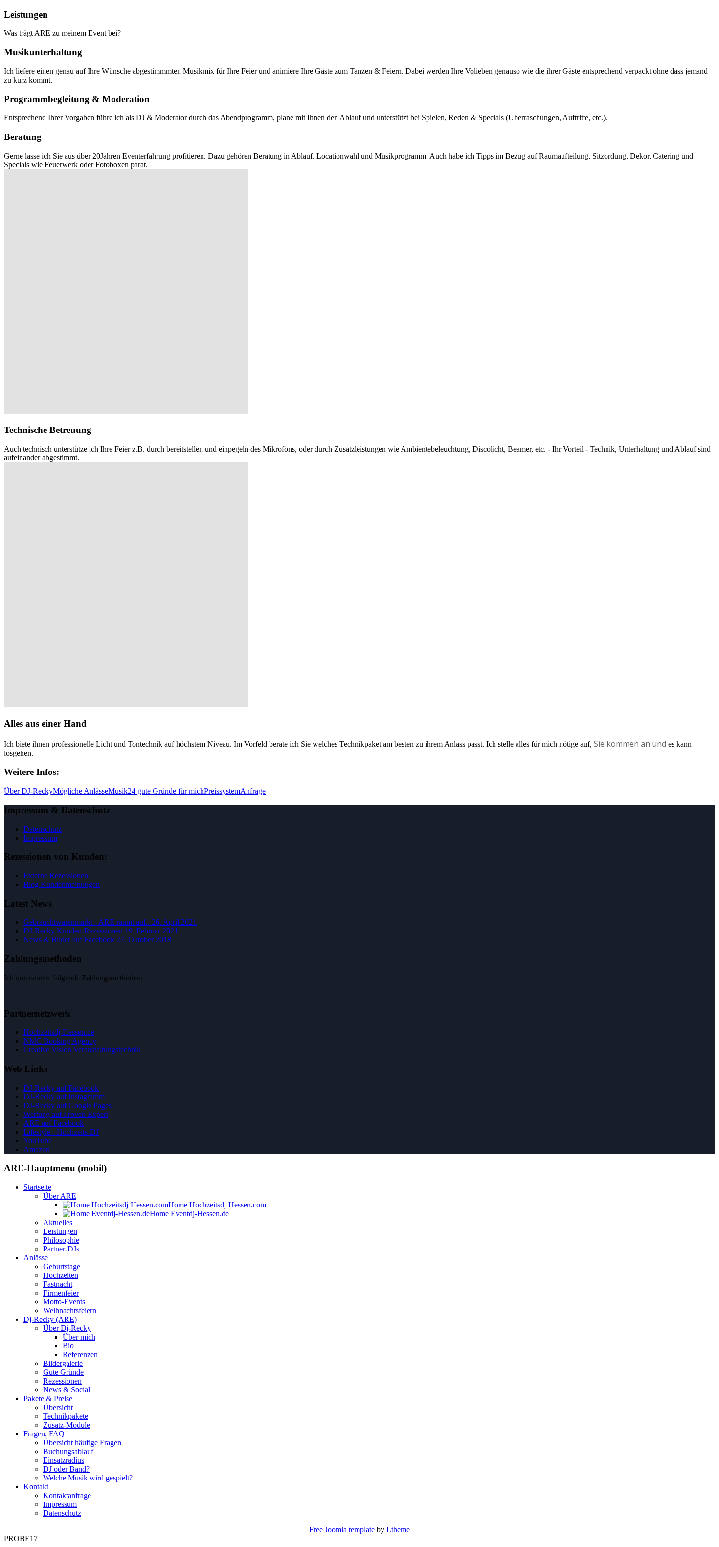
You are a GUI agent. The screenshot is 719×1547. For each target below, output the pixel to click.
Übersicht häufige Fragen (82, 1442)
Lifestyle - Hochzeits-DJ (61, 1132)
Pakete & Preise (47, 1398)
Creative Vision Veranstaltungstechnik (82, 1050)
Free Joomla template (342, 1529)
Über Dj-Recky (67, 1328)
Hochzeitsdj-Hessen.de (58, 1032)
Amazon (36, 1149)
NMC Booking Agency (59, 1041)
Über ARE (59, 1196)
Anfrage (253, 791)
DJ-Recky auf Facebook (61, 1088)
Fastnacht (57, 1284)
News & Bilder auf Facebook (97, 939)
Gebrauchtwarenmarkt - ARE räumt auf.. (110, 922)
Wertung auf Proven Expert (65, 1114)
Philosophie (61, 1240)
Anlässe (35, 1257)
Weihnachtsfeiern (69, 1310)
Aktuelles (57, 1222)
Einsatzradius (63, 1460)
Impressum (40, 838)
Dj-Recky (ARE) (50, 1319)
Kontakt (35, 1486)
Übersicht (58, 1407)
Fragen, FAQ (44, 1434)
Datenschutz (42, 829)
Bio (68, 1346)
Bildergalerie (63, 1363)
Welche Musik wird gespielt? (88, 1478)
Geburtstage (61, 1266)
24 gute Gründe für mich (166, 791)
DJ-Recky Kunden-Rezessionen (100, 931)
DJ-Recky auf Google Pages (67, 1105)
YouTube (37, 1141)
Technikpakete (65, 1416)
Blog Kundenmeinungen (61, 884)
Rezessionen (62, 1381)
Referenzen (80, 1354)
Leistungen (60, 1231)
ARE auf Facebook (53, 1123)
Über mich (79, 1337)
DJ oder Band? (66, 1469)
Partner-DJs (61, 1249)
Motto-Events (64, 1301)
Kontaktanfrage (67, 1495)
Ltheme (398, 1529)
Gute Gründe (63, 1372)
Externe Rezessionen (55, 875)
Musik (118, 791)
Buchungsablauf (68, 1451)
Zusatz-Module (66, 1425)
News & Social (66, 1390)
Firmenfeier (61, 1293)
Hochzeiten (60, 1275)
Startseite (37, 1187)
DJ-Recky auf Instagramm (64, 1096)
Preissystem (222, 791)
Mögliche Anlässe (80, 791)
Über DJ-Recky (28, 791)
